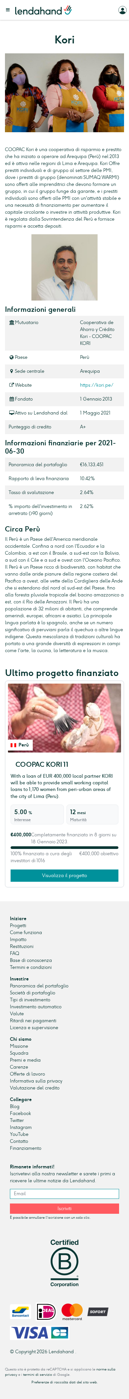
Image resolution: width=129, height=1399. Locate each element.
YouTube (19, 1134)
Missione (19, 1046)
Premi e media (25, 1060)
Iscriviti (64, 1208)
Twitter (17, 1120)
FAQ (14, 953)
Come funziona (26, 932)
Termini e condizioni (31, 967)
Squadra (19, 1053)
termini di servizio (37, 1374)
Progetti (18, 925)
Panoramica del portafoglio (39, 986)
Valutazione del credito (35, 1088)
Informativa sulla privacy (36, 1081)
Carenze (19, 1067)
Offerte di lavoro (27, 1074)
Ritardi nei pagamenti (33, 1021)
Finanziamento (25, 1148)
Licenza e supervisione (34, 1028)
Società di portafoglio (32, 993)
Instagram (21, 1127)
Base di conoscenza (31, 960)
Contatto (19, 1141)
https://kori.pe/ (96, 385)
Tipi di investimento (30, 1000)
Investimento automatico (36, 1007)
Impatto (18, 939)
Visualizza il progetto (64, 875)
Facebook (20, 1113)
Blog (15, 1106)
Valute (17, 1014)
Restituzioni (21, 946)
